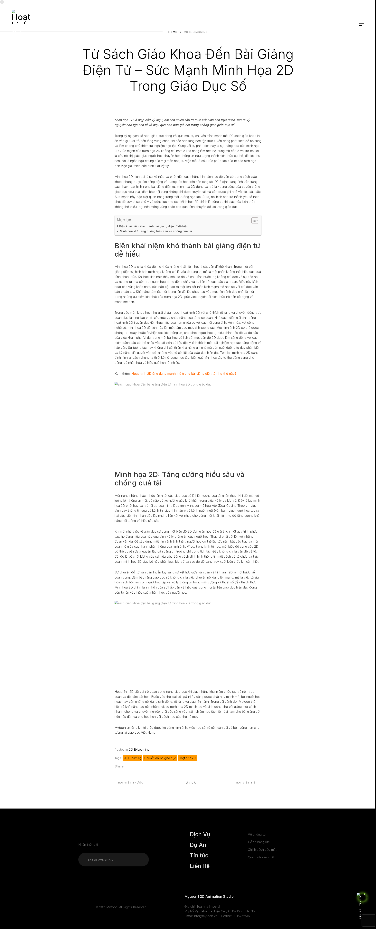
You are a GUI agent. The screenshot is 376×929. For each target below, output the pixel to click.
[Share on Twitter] (133, 766)
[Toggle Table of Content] (253, 220)
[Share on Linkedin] (138, 766)
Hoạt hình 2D (187, 758)
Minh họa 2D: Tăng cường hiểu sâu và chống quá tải (156, 231)
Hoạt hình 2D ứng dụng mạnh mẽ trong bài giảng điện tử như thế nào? (183, 374)
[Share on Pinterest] (144, 766)
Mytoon (120, 728)
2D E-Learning (139, 749)
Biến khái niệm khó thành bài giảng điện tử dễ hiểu (153, 226)
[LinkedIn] (108, 897)
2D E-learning (132, 758)
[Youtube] (102, 897)
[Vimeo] (114, 897)
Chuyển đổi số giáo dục (160, 758)
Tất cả (190, 782)
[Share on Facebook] (128, 766)
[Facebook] (97, 897)
